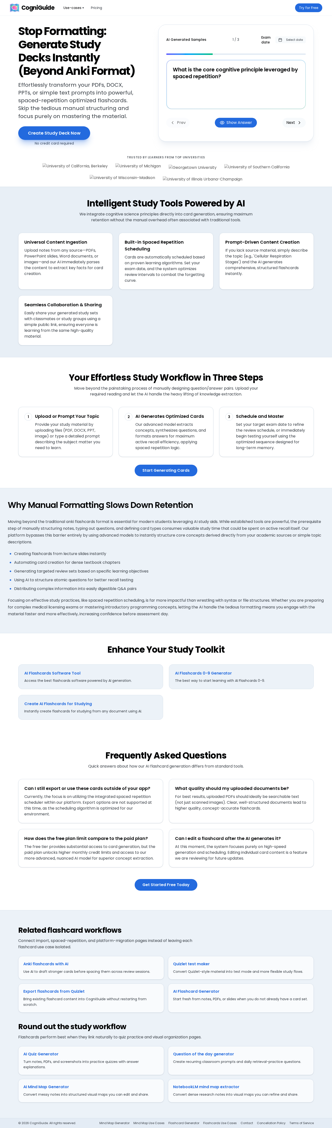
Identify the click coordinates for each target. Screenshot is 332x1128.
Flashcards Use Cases (220, 1123)
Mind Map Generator (114, 1123)
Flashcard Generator (183, 1123)
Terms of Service (301, 1123)
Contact (247, 1123)
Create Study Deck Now (54, 133)
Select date (294, 40)
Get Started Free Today (166, 885)
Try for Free (308, 7)
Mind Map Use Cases (149, 1123)
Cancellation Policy (271, 1123)
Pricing (96, 7)
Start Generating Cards (166, 470)
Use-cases (73, 7)
